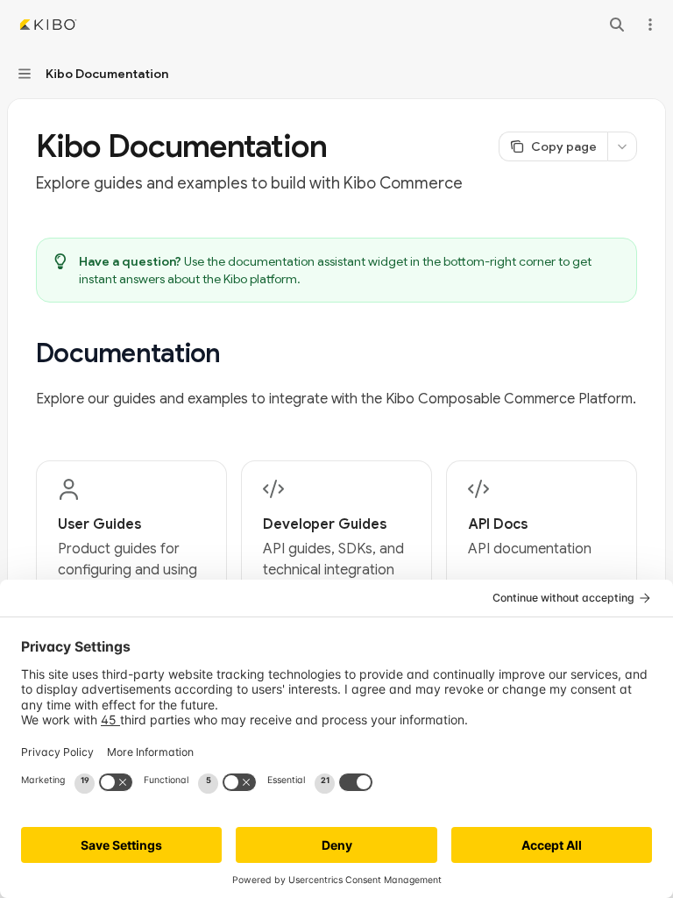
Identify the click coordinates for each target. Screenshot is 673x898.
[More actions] (650, 24)
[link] (131, 540)
